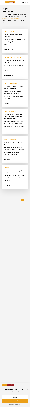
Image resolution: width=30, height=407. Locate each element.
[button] (2, 2)
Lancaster (6, 31)
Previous (9, 200)
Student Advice (14, 83)
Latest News (7, 111)
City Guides (13, 31)
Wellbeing (12, 57)
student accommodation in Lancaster (12, 18)
